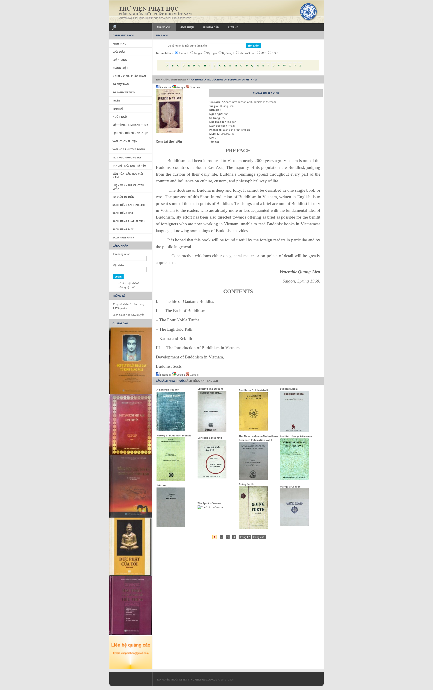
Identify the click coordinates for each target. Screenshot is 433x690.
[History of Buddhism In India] (171, 479)
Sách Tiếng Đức (123, 229)
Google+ (194, 87)
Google (181, 87)
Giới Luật (119, 51)
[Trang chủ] (216, 11)
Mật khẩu (118, 265)
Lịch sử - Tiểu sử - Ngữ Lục (130, 133)
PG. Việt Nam (121, 84)
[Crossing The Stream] (212, 431)
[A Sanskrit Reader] (171, 430)
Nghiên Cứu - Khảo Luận (129, 76)
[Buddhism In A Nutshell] (253, 429)
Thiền (116, 100)
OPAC (275, 53)
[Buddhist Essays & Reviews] (294, 478)
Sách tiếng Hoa (123, 213)
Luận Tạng (120, 59)
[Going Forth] (253, 527)
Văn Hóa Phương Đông (129, 149)
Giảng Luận (121, 68)
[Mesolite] (128, 680)
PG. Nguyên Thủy (124, 92)
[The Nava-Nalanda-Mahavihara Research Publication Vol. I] (253, 479)
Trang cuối (259, 537)
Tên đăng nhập (121, 254)
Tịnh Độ (118, 108)
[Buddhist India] (294, 431)
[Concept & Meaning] (212, 477)
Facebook (165, 87)
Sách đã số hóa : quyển (129, 314)
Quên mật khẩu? (129, 283)
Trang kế (245, 537)
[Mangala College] (294, 525)
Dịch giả (212, 53)
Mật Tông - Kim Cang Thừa (130, 125)
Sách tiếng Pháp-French (129, 221)
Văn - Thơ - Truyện (125, 141)
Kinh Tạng (119, 43)
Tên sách (184, 53)
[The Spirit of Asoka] (210, 507)
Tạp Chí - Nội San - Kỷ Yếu (129, 165)
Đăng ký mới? (128, 287)
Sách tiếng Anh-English (172, 79)
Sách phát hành (123, 237)
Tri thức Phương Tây (127, 157)
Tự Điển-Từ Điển (123, 196)
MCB (263, 53)
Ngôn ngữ (228, 53)
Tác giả (198, 53)
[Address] (171, 526)
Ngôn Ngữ (120, 116)
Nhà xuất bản (247, 53)
